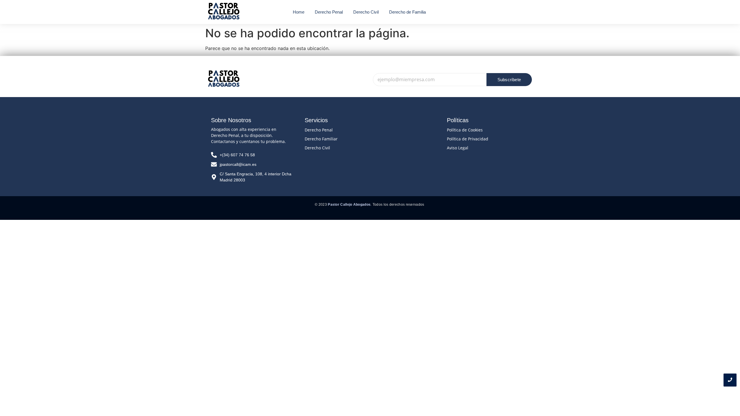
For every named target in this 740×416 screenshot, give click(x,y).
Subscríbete (509, 79)
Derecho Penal (319, 130)
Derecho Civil (317, 148)
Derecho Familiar (321, 139)
